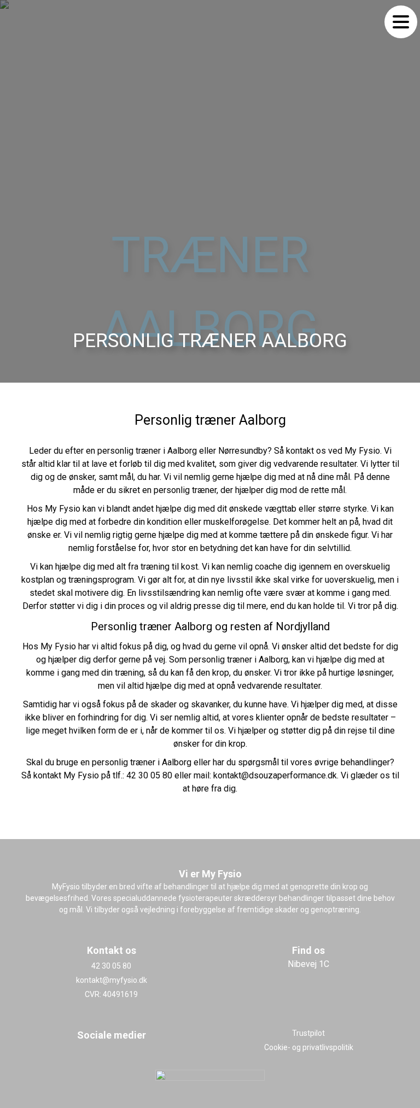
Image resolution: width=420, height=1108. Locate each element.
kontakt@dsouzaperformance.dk (275, 775)
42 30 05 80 (149, 775)
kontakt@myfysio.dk (111, 980)
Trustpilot (308, 1033)
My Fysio (362, 450)
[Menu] (400, 21)
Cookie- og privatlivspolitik (308, 1047)
